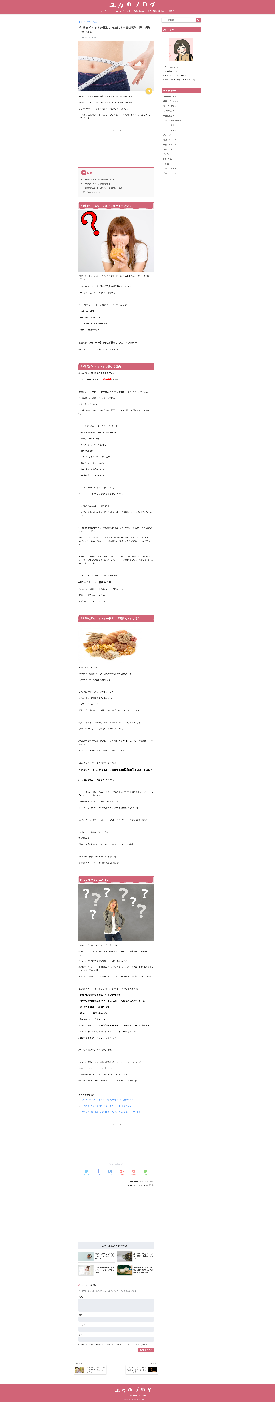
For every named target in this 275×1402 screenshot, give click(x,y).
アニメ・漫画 (168, 125)
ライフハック (168, 111)
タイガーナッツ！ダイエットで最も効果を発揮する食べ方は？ (107, 1100)
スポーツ (167, 135)
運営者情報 (133, 1396)
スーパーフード (169, 97)
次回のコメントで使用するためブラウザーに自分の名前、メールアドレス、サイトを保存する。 (115, 1345)
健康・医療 (168, 149)
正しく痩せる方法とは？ (92, 192)
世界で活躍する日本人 (156, 11)
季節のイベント (169, 145)
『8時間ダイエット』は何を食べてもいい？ (100, 179)
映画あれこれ (139, 11)
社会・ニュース (169, 140)
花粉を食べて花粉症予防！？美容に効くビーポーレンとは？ (106, 1106)
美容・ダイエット (147, 1181)
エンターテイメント (123, 11)
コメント (82, 1297)
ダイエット (139, 1185)
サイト (81, 1335)
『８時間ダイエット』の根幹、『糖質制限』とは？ (103, 188)
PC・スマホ (168, 159)
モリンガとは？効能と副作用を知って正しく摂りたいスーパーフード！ (111, 1112)
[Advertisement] (116, 148)
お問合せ (171, 11)
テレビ (166, 164)
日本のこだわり (169, 173)
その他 (166, 154)
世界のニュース (169, 169)
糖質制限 (150, 1185)
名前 (80, 1315)
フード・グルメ (106, 11)
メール (81, 1325)
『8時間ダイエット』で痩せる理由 (96, 184)
